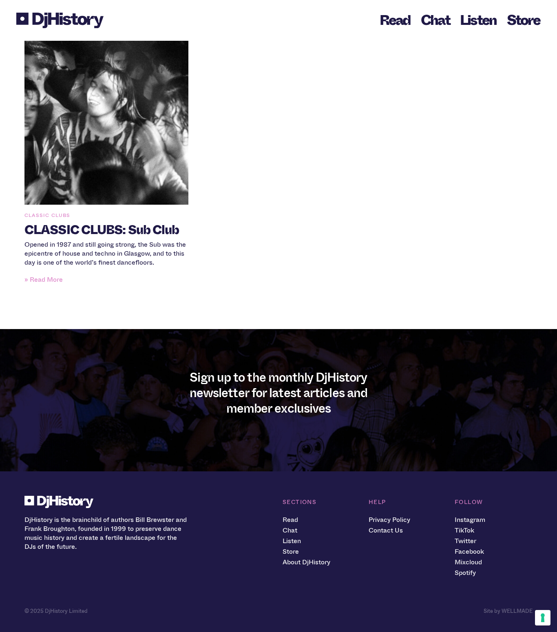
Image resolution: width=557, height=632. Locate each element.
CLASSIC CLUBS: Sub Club (101, 230)
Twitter (465, 541)
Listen (478, 20)
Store (523, 20)
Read (395, 20)
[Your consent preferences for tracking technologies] (542, 617)
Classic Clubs (47, 215)
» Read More (43, 279)
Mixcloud (468, 562)
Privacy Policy (389, 519)
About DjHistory (306, 562)
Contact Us (386, 530)
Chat (435, 20)
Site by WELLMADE (508, 611)
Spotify (465, 572)
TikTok (464, 530)
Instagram (470, 519)
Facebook (469, 551)
